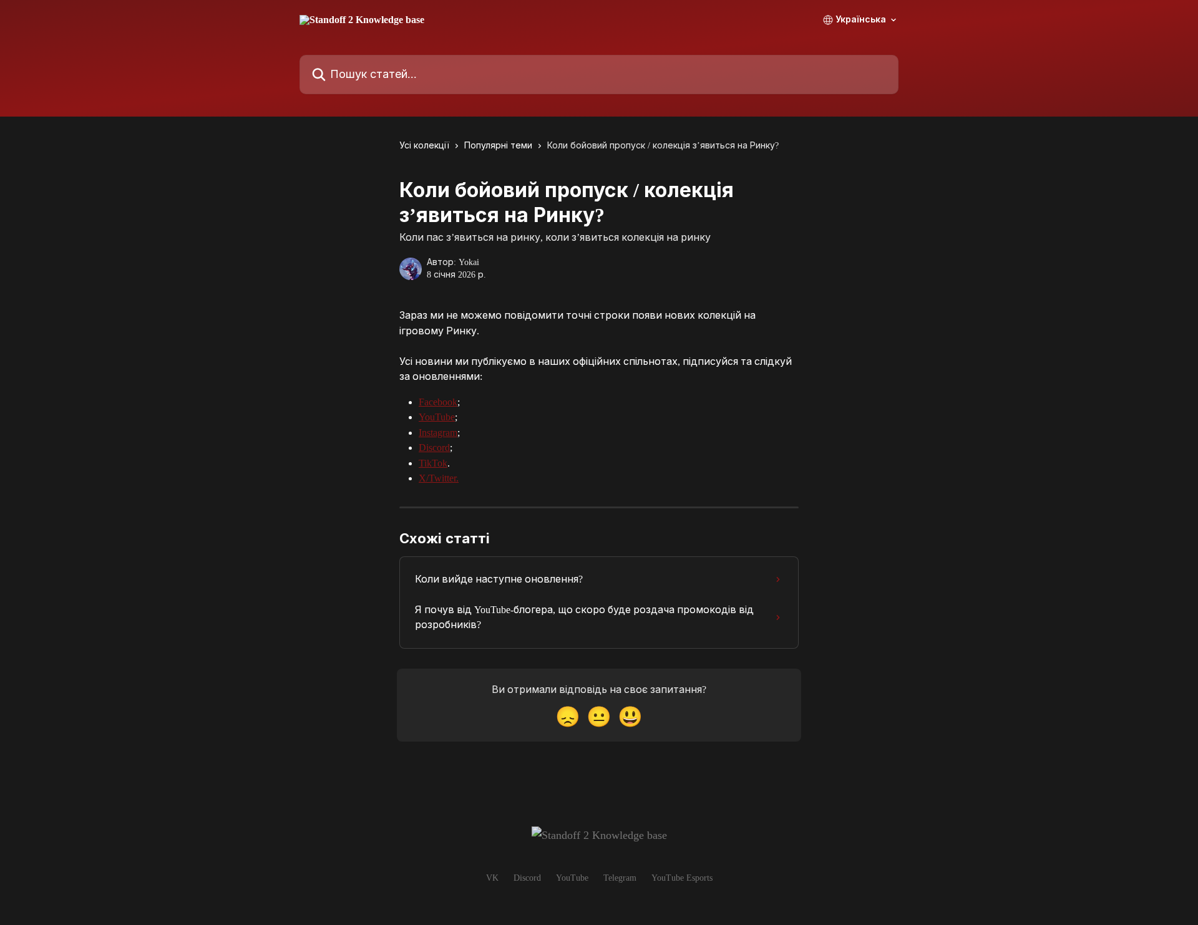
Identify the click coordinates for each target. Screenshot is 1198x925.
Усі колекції (424, 145)
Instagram (438, 432)
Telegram (619, 878)
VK (492, 878)
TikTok (433, 463)
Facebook (438, 402)
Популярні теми (498, 145)
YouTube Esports (682, 878)
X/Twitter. (439, 478)
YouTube (437, 417)
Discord (434, 447)
